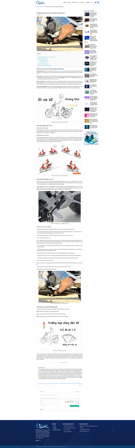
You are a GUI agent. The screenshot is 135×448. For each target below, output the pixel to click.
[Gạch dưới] (44, 398)
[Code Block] (51, 398)
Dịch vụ (69, 2)
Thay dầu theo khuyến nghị (43, 60)
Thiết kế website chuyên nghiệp (69, 427)
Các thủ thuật (81, 2)
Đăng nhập (77, 391)
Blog (91, 2)
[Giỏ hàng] (98, 2)
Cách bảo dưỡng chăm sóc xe (43, 58)
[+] (55, 398)
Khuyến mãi (88, 2)
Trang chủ (65, 2)
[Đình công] (45, 398)
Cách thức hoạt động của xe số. (43, 63)
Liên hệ (54, 426)
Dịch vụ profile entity (68, 431)
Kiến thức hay (74, 2)
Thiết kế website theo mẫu (69, 426)
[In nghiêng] (42, 398)
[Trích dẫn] (50, 398)
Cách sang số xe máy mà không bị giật (44, 65)
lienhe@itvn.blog (86, 431)
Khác (44, 6)
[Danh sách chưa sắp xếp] (48, 398)
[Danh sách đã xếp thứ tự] (47, 398)
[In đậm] (41, 398)
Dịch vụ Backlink (67, 429)
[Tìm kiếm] (95, 2)
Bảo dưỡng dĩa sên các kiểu (43, 61)
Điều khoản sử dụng (56, 429)
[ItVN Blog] (41, 2)
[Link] (52, 398)
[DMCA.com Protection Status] (38, 440)
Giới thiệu (55, 427)
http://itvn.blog (87, 429)
